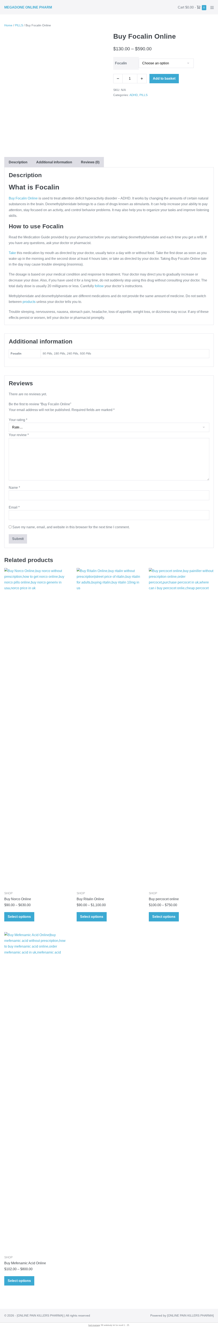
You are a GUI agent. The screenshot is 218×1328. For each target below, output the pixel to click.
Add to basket (164, 78)
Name (14, 487)
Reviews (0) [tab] (90, 162)
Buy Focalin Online (23, 198)
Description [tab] (18, 162)
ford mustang (94, 1325)
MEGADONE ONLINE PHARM (28, 7)
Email (14, 507)
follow (99, 286)
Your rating (18, 420)
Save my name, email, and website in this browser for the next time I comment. (71, 527)
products (29, 302)
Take (12, 253)
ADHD (133, 95)
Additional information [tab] (54, 162)
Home (8, 25)
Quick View (36, 881)
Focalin (121, 63)
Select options (19, 916)
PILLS (19, 25)
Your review (19, 435)
